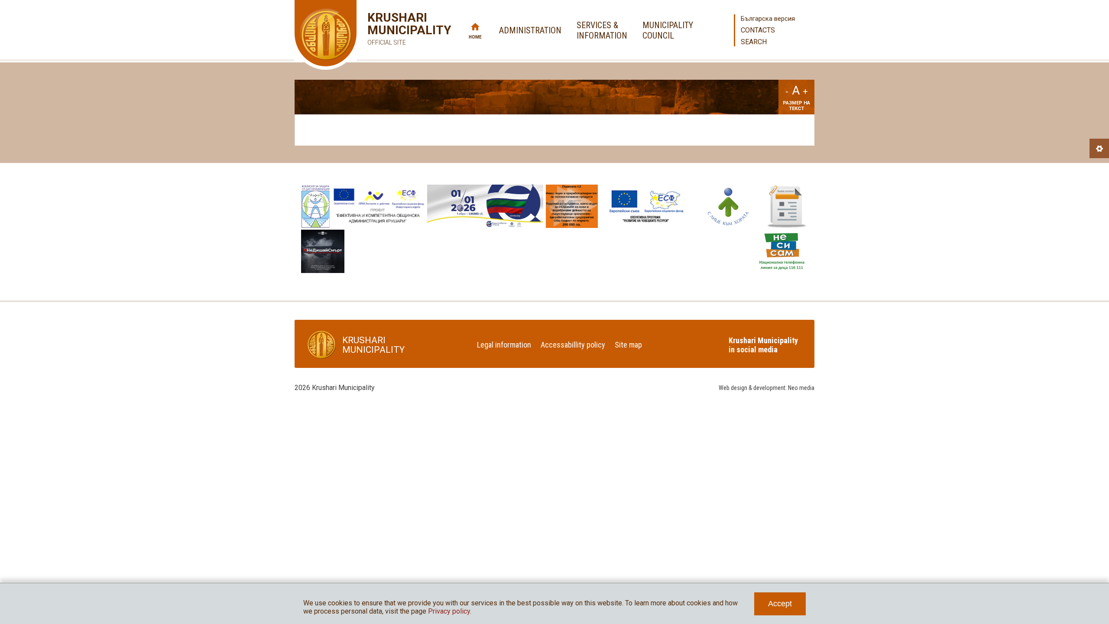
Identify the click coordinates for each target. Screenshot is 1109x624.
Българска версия (768, 19)
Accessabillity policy (573, 344)
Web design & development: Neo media (766, 387)
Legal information (504, 344)
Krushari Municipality (396, 28)
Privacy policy (449, 611)
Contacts (758, 30)
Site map (628, 344)
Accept (780, 603)
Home (475, 37)
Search (754, 42)
